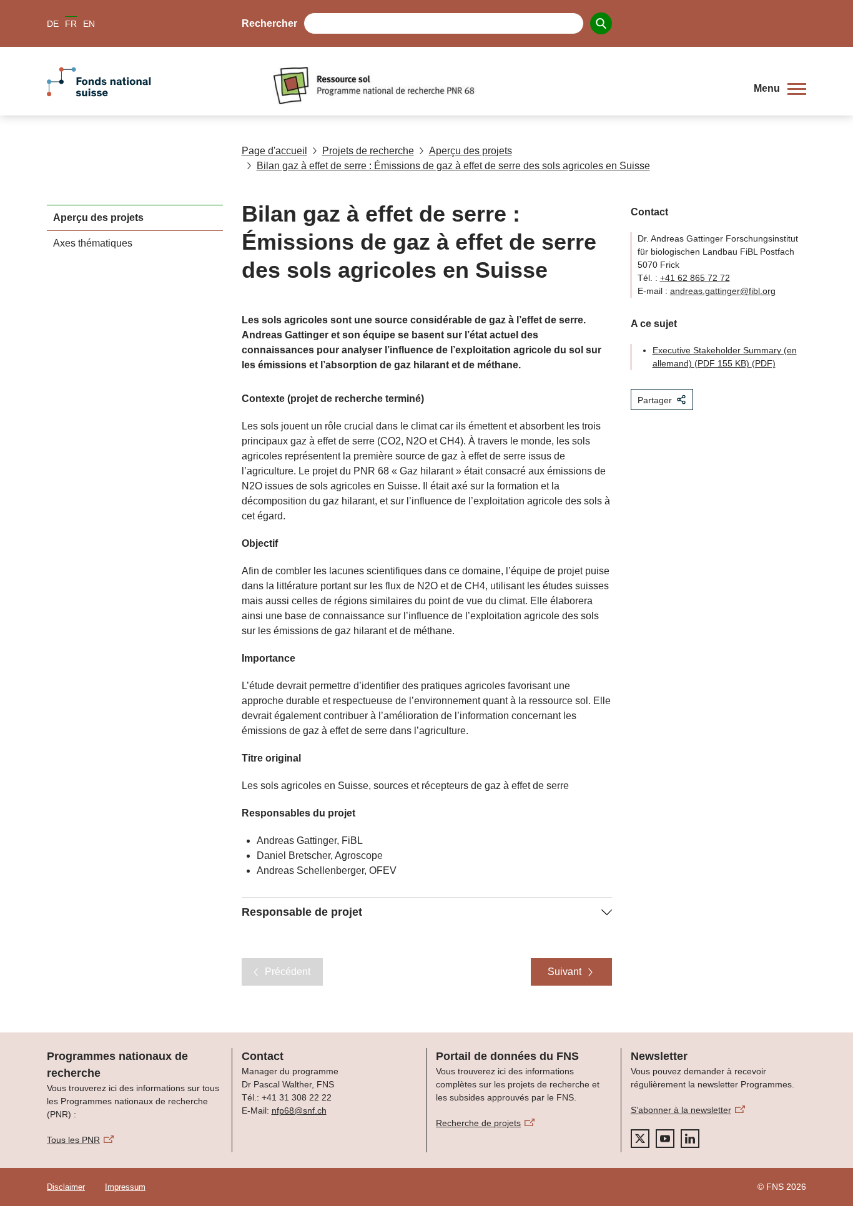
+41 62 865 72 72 (695, 278)
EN (89, 24)
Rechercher (269, 23)
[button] (780, 88)
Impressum (125, 1187)
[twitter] (640, 1138)
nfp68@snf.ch (299, 1110)
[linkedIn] (690, 1138)
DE (53, 24)
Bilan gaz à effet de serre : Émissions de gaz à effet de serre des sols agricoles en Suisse (453, 165)
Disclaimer (66, 1187)
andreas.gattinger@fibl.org (723, 291)
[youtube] (665, 1138)
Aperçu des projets (470, 150)
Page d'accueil (274, 150)
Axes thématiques (92, 243)
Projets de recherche (368, 150)
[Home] (504, 85)
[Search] (601, 23)
